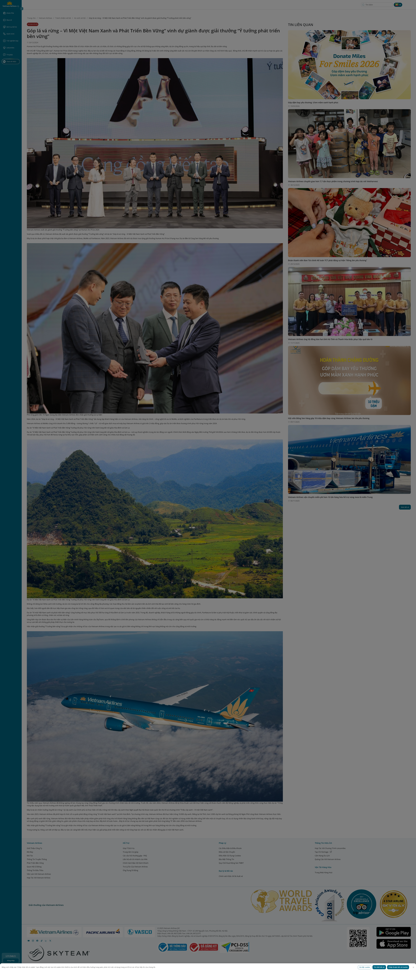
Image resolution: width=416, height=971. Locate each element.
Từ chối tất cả (379, 967)
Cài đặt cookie (364, 967)
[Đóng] (413, 967)
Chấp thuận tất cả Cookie (398, 967)
